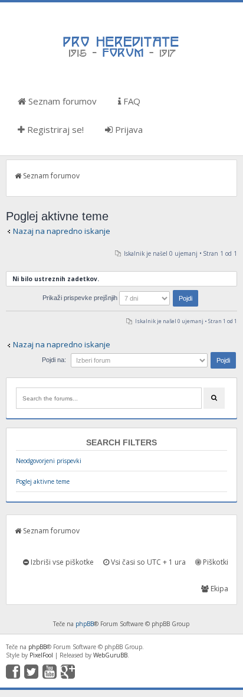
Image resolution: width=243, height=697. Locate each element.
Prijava (128, 129)
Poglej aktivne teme (43, 481)
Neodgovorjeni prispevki (48, 461)
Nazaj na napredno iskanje (61, 231)
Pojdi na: (54, 359)
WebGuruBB (110, 655)
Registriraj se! (54, 129)
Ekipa (218, 589)
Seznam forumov (61, 101)
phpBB (84, 624)
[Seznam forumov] (121, 56)
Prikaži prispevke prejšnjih (80, 297)
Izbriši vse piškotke (61, 562)
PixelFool (41, 655)
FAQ (130, 101)
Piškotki (214, 562)
